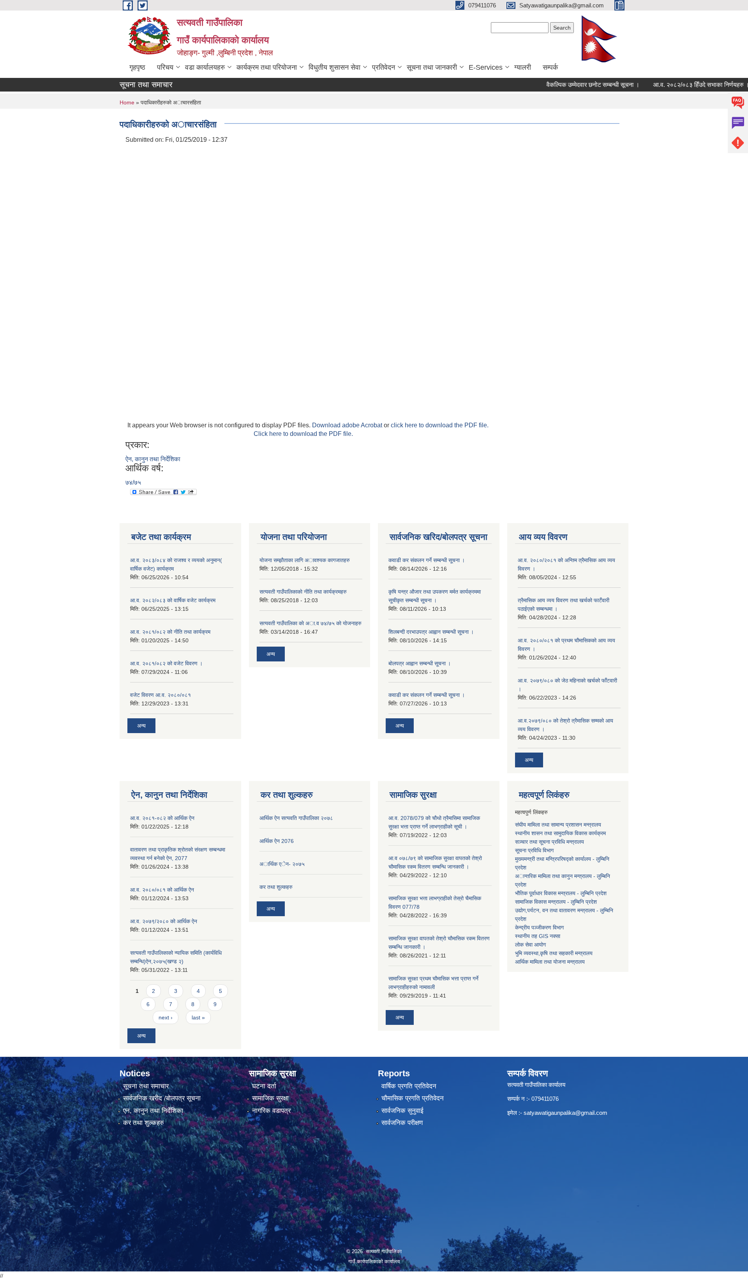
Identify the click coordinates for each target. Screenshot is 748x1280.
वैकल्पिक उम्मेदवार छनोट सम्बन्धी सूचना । (572, 84)
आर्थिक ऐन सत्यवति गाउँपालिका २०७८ (296, 818)
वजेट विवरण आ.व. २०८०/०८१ (160, 695)
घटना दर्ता (264, 1086)
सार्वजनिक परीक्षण (402, 1123)
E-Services (486, 67)
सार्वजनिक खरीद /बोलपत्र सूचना (162, 1098)
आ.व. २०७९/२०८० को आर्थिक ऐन (163, 921)
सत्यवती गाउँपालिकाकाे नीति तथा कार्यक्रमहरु (303, 592)
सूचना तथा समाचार (146, 1086)
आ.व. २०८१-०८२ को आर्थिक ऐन (162, 818)
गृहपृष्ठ (137, 67)
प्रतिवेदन (383, 67)
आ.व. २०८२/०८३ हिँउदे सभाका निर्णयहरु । (681, 84)
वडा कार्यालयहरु (205, 67)
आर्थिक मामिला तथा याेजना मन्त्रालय (550, 962)
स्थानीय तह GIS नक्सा (537, 936)
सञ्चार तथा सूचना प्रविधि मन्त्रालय (549, 842)
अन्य (141, 726)
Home (127, 102)
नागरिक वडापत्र (271, 1110)
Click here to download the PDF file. (303, 433)
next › (166, 1017)
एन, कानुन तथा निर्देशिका (153, 1110)
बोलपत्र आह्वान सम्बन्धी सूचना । (419, 663)
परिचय (165, 67)
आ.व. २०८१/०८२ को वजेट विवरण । (166, 663)
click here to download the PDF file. (440, 425)
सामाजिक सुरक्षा (270, 1098)
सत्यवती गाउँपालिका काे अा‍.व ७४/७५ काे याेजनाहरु (310, 623)
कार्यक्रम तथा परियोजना (266, 67)
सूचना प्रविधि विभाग (534, 850)
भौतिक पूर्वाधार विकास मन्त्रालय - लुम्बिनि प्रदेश (561, 893)
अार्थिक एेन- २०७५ (282, 864)
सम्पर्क (550, 67)
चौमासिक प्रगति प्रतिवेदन (412, 1098)
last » (198, 1017)
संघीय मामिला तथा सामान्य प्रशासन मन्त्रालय (558, 825)
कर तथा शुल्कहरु (276, 887)
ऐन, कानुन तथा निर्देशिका (152, 459)
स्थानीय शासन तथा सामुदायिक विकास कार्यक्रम (560, 833)
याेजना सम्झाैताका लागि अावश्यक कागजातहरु (304, 560)
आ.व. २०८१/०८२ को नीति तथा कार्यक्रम (170, 632)
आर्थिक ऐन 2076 (276, 841)
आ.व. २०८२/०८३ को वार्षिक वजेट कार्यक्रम (172, 600)
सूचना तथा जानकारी (432, 67)
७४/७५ (133, 482)
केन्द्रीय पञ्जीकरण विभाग (539, 927)
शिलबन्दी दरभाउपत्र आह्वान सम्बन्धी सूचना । (431, 632)
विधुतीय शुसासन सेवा (334, 67)
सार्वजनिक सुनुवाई (402, 1110)
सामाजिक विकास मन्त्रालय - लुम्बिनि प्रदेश (556, 902)
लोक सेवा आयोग (530, 944)
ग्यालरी (522, 67)
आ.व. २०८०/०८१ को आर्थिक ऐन (162, 890)
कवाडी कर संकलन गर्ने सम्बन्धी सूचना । (426, 560)
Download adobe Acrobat (348, 425)
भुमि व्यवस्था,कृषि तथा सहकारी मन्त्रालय (554, 953)
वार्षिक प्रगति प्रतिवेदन (408, 1086)
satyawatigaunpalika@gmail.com (565, 1112)
